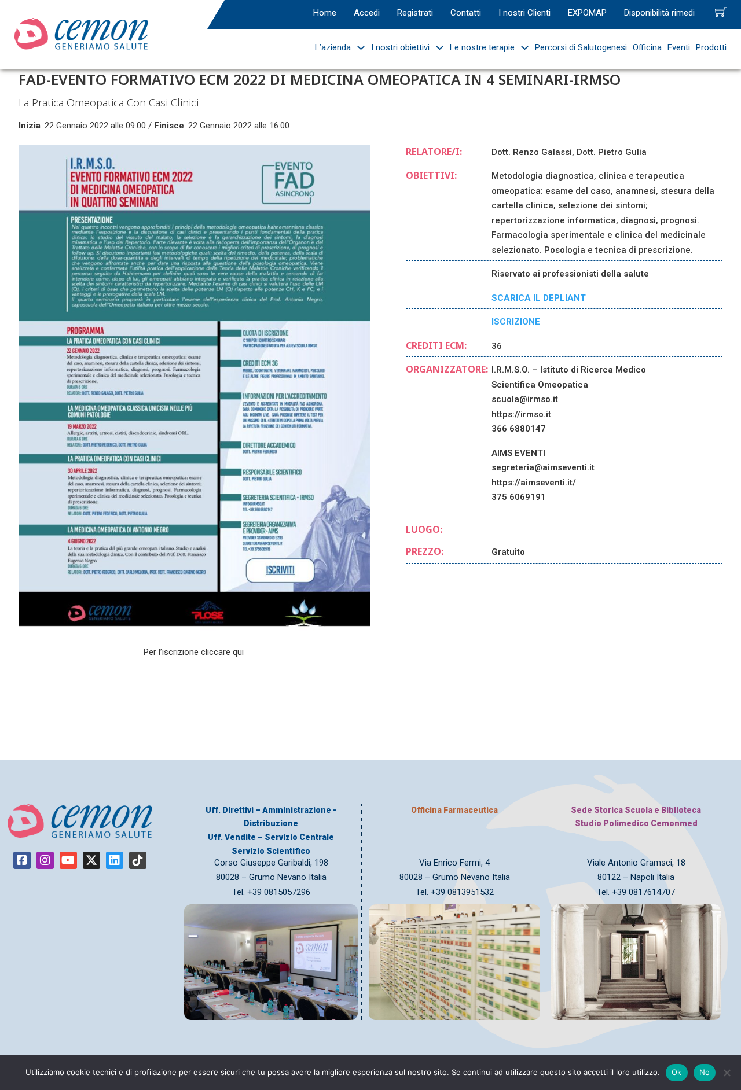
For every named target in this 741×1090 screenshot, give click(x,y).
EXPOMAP (587, 13)
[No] (726, 1072)
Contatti (465, 13)
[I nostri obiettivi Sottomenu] (437, 47)
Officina (647, 47)
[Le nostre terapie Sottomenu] (522, 47)
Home (324, 13)
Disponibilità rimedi (659, 13)
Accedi (367, 13)
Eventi (678, 47)
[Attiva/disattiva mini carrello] (721, 11)
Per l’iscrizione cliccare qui (195, 652)
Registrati (415, 13)
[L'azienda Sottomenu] (358, 47)
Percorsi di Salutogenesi (581, 47)
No (704, 1072)
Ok (677, 1072)
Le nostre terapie (482, 47)
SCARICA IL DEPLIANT (538, 298)
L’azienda (333, 47)
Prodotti (711, 47)
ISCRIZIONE (515, 321)
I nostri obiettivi (400, 47)
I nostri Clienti (524, 13)
